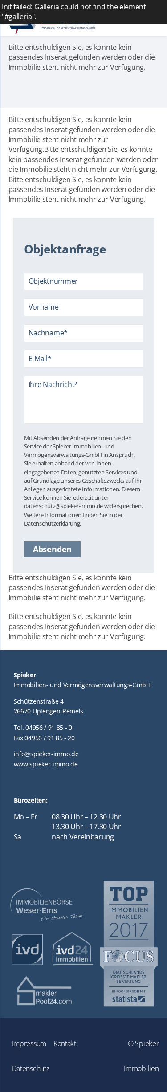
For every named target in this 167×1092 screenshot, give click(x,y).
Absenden (52, 549)
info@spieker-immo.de (46, 754)
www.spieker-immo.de (46, 764)
